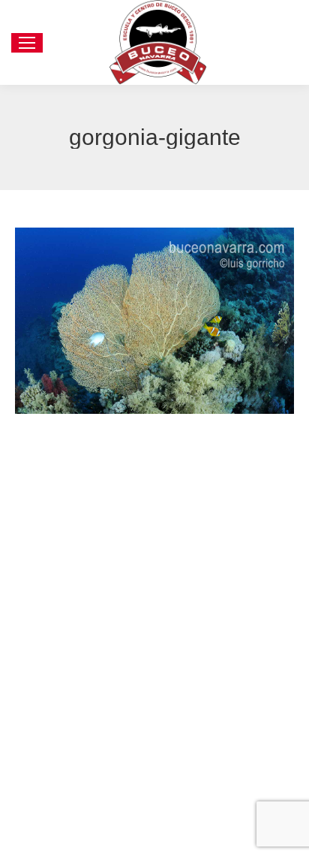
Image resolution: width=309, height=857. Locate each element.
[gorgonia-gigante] (154, 321)
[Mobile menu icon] (27, 43)
